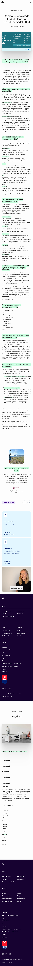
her (15, 428)
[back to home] (3, 598)
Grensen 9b (7, 561)
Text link (4, 831)
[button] (24, 502)
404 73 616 (7, 532)
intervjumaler (5, 296)
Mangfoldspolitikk (17, 693)
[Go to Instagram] (6, 688)
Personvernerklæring (7, 693)
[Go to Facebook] (3, 688)
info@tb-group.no (9, 534)
